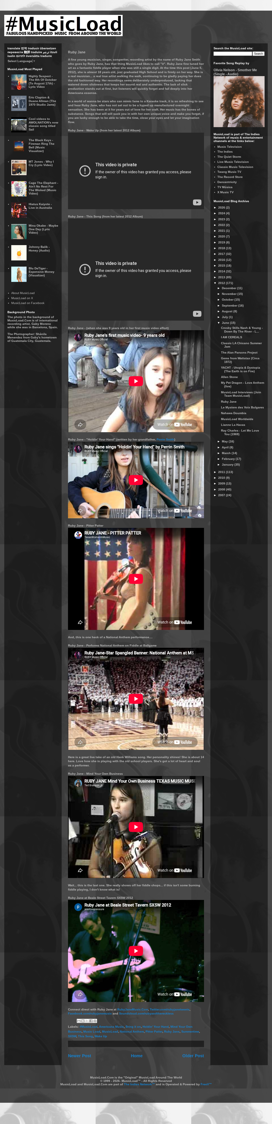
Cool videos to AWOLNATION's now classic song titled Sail (43, 124)
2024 (222, 213)
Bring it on (133, 1026)
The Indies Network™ (139, 1084)
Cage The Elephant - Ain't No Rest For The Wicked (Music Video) (43, 188)
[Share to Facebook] (91, 1021)
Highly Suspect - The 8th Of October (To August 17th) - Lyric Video (43, 81)
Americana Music (111, 1026)
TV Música (224, 187)
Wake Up (101, 1036)
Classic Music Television (235, 167)
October (228, 299)
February (229, 458)
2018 (222, 248)
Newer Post (79, 1055)
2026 (222, 207)
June (226, 322)
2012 (222, 283)
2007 (222, 495)
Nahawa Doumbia (233, 413)
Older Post (193, 1055)
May (225, 441)
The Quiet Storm (229, 156)
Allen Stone (229, 377)
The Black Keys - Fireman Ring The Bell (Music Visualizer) (41, 145)
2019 (222, 242)
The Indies (225, 151)
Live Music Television (233, 161)
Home (137, 1055)
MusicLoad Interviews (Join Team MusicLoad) (241, 394)
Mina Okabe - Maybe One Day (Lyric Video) (43, 229)
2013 (222, 277)
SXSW (72, 1036)
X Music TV (225, 192)
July (225, 317)
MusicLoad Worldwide (237, 419)
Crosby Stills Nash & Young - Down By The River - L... (242, 329)
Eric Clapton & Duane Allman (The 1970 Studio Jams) (42, 101)
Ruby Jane (172, 1031)
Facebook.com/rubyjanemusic (90, 1013)
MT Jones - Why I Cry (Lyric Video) (41, 163)
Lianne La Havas (233, 424)
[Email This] (79, 1021)
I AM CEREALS (231, 337)
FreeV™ (206, 1084)
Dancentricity (227, 182)
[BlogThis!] (83, 1021)
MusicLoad (110, 1031)
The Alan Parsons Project (239, 352)
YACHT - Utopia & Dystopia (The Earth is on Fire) (240, 369)
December (229, 288)
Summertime (190, 1031)
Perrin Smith (165, 439)
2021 (222, 230)
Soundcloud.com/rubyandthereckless (146, 1013)
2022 (222, 225)
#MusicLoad (89, 1026)
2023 (222, 219)
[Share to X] (87, 1021)
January (228, 464)
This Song (85, 1036)
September (230, 305)
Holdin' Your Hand (156, 1026)
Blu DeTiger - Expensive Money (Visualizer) (41, 272)
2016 (222, 259)
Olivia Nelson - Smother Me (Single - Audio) (235, 72)
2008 (222, 489)
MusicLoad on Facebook (27, 303)
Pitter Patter (154, 1031)
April (226, 447)
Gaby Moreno (41, 323)
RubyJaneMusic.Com (132, 1009)
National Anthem (132, 1031)
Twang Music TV (229, 171)
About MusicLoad (23, 293)
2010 (222, 477)
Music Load (91, 1031)
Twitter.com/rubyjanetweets (170, 1009)
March (227, 453)
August (227, 311)
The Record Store (230, 177)
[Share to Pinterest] (95, 1021)
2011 (222, 472)
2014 (222, 271)
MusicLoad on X (22, 298)
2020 (222, 236)
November (229, 294)
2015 (222, 265)
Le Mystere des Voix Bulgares (242, 407)
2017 (222, 254)
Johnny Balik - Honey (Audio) (39, 248)
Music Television (229, 146)
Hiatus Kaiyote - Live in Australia (40, 205)
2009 (222, 483)
